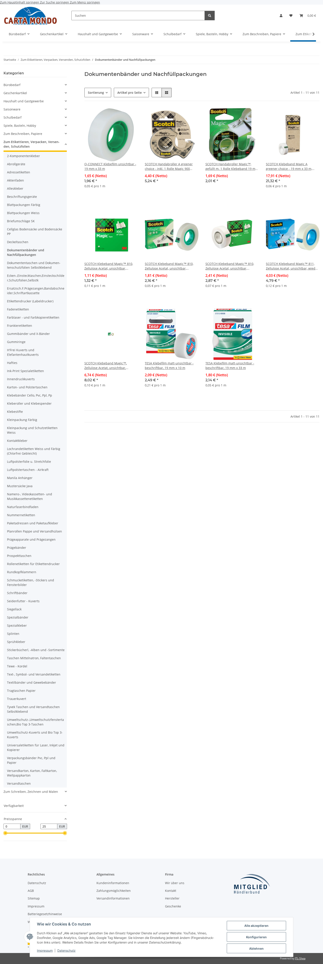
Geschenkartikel (15, 93)
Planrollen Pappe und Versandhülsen (34, 531)
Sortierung (96, 92)
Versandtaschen (19, 783)
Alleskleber (15, 188)
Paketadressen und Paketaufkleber (32, 523)
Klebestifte (15, 411)
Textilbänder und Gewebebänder (31, 682)
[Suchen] (210, 15)
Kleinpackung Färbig (22, 420)
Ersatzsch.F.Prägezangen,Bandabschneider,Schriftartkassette (35, 290)
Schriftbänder (17, 593)
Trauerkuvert (16, 699)
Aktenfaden (15, 180)
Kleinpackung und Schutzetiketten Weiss (32, 430)
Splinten (13, 634)
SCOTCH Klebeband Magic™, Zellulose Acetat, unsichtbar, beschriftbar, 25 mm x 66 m (105, 365)
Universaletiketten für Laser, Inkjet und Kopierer (35, 747)
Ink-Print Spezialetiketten (25, 371)
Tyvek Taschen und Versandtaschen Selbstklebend (33, 709)
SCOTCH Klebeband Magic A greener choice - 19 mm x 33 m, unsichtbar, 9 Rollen (289, 166)
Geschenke (173, 906)
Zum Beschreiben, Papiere (23, 134)
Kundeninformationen (112, 883)
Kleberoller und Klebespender (29, 403)
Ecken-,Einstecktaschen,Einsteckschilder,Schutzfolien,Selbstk (35, 278)
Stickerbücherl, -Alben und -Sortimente (36, 650)
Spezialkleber (17, 625)
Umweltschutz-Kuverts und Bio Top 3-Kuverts (35, 734)
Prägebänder (16, 547)
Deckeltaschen (17, 242)
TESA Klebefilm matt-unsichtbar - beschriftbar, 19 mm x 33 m (229, 365)
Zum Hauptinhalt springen (20, 2)
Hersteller (172, 898)
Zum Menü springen (85, 2)
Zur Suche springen (55, 2)
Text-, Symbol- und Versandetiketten (33, 674)
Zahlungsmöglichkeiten (113, 891)
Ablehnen (256, 948)
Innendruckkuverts (21, 379)
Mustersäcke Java (20, 486)
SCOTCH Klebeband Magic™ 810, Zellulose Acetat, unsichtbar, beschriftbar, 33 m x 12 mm (169, 266)
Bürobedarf (12, 85)
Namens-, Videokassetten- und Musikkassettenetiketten (29, 496)
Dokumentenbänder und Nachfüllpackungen (25, 252)
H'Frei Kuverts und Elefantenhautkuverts (23, 352)
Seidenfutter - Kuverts (23, 601)
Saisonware (12, 109)
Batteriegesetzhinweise (45, 914)
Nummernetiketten (21, 515)
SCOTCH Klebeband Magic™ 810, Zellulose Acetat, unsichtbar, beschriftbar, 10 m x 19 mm (108, 266)
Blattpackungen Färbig (23, 205)
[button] (281, 15)
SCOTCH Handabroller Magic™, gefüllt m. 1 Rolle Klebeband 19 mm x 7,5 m (231, 166)
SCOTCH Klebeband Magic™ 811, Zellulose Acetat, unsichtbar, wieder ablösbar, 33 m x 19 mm (292, 266)
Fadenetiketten (18, 309)
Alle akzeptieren (256, 925)
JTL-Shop (300, 958)
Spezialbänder (17, 617)
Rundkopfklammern (21, 572)
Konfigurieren (256, 937)
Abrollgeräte (16, 164)
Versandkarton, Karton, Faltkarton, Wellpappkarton (32, 773)
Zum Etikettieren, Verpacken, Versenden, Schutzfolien (32, 144)
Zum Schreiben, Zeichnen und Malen (31, 792)
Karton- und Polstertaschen (27, 387)
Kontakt (170, 891)
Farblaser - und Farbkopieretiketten (33, 317)
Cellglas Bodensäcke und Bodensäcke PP (34, 231)
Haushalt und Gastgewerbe (24, 101)
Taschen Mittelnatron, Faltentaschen (34, 658)
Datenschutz (66, 950)
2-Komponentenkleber (23, 156)
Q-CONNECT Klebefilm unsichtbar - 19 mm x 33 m (110, 166)
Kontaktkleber (17, 441)
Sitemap (34, 898)
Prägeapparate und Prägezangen (31, 539)
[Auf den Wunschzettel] (130, 115)
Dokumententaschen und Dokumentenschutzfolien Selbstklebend (33, 265)
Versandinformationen (113, 898)
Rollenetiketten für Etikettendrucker (33, 564)
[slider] (5, 833)
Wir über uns (174, 883)
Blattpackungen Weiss (23, 213)
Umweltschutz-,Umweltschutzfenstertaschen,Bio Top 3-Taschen (35, 722)
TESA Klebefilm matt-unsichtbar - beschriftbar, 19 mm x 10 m (169, 365)
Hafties (12, 363)
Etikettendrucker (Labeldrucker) (30, 301)
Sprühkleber (16, 642)
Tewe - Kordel (17, 666)
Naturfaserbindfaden (22, 507)
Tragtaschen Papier (21, 691)
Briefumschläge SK (21, 221)
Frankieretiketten (19, 325)
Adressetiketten (18, 172)
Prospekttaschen (19, 556)
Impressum (45, 950)
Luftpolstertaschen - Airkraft (28, 470)
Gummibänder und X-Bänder (28, 334)
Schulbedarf (13, 117)
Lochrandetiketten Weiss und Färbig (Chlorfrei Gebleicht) (33, 451)
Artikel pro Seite (129, 92)
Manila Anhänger (20, 478)
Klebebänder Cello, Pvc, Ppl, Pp (29, 395)
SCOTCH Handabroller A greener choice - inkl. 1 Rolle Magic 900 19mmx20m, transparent (169, 166)
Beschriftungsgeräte (22, 197)
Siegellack (14, 609)
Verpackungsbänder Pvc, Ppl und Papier (31, 760)
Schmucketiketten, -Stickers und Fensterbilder (30, 582)
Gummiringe (16, 342)
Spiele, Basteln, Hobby (20, 125)
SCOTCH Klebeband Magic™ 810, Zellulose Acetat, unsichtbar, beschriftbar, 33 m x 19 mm (229, 266)
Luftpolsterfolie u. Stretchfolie (29, 461)
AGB (31, 891)
